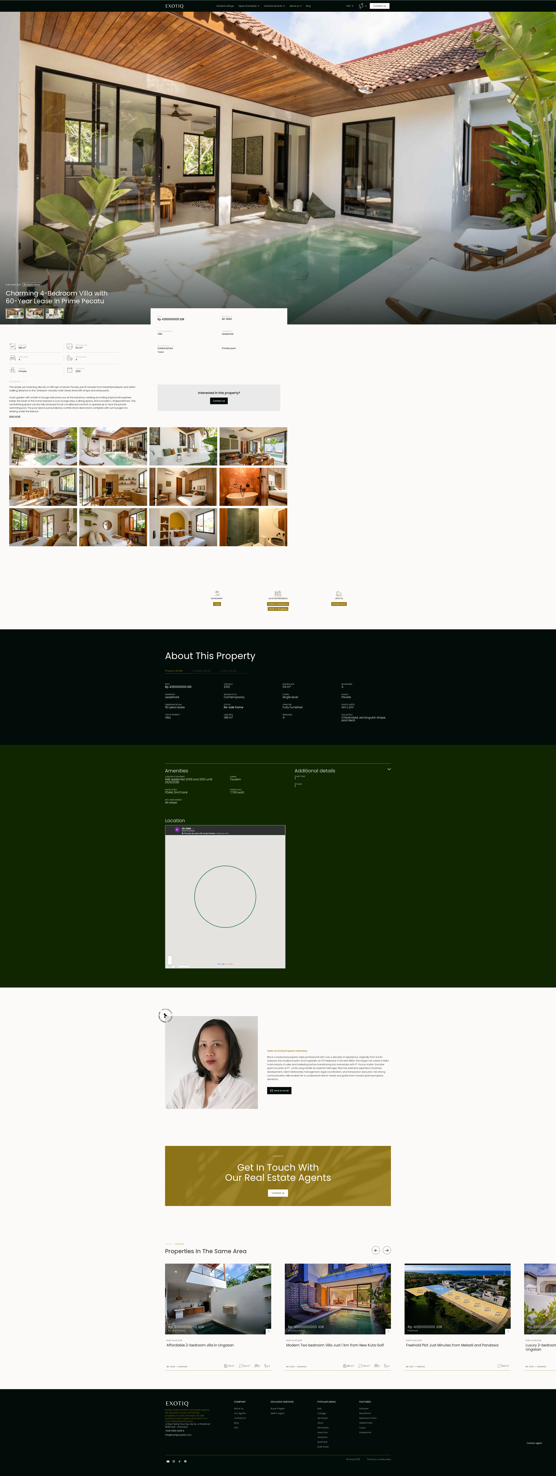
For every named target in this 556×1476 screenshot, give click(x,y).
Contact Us (240, 1418)
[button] (249, 6)
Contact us (379, 6)
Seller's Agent (277, 1413)
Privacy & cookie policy (379, 1459)
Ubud (320, 1422)
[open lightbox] (15, 314)
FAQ (236, 1427)
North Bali (322, 1442)
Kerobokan (323, 1427)
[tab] (179, 671)
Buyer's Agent (278, 1408)
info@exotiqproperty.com (178, 1435)
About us (238, 1408)
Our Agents (240, 1413)
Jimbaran (323, 1437)
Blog (236, 1422)
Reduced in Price (367, 1418)
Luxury (362, 1427)
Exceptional (365, 1432)
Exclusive (363, 1408)
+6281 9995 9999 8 (174, 1431)
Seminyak (323, 1418)
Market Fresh (365, 1422)
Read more (14, 416)
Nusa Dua (323, 1432)
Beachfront (365, 1413)
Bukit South (323, 1446)
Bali (319, 1408)
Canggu (322, 1413)
